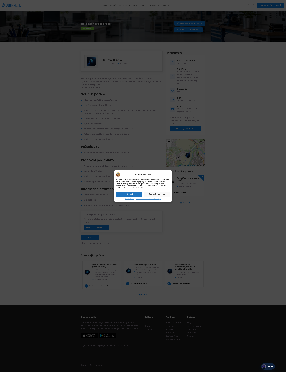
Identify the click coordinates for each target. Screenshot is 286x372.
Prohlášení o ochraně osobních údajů (148, 199)
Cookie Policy (129, 199)
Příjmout (129, 194)
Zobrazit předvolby (157, 194)
